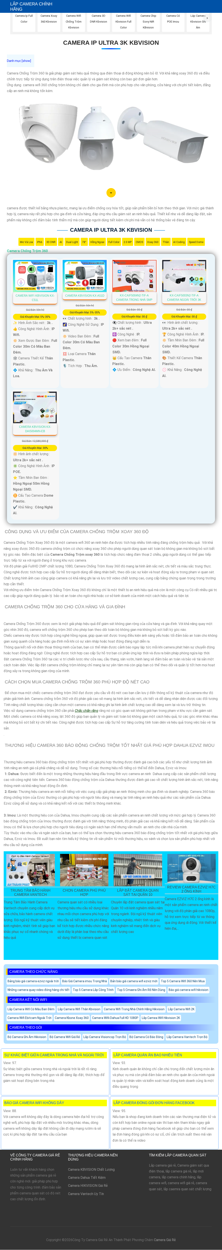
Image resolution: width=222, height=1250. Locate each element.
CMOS (139, 242)
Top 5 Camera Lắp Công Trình (93, 990)
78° (84, 242)
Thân (166, 242)
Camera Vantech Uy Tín (86, 1194)
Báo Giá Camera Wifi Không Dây (34, 1103)
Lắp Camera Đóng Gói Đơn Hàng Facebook (154, 1103)
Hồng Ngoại (97, 242)
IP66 (39, 242)
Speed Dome (196, 242)
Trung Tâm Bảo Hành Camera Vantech (30, 892)
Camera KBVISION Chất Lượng (91, 1169)
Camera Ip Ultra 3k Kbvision (111, 42)
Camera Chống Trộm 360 (27, 251)
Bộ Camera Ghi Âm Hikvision (27, 1037)
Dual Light (72, 242)
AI (61, 242)
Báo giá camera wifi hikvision (188, 990)
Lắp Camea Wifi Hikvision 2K (161, 1018)
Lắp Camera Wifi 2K (181, 1009)
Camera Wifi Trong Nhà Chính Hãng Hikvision (134, 1009)
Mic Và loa (26, 242)
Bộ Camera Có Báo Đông (146, 1037)
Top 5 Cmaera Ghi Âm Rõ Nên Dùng (141, 990)
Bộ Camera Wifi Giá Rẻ (65, 1037)
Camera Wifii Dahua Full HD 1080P (115, 1018)
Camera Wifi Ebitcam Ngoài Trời (29, 1018)
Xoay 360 (152, 242)
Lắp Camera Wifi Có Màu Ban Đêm (31, 1009)
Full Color (113, 242)
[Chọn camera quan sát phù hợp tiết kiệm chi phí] (207, 18)
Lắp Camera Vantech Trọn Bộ (187, 1037)
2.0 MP (128, 242)
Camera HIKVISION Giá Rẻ (88, 1186)
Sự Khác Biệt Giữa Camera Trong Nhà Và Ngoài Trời (54, 1055)
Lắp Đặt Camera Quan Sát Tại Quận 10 (138, 892)
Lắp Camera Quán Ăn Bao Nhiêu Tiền (148, 1055)
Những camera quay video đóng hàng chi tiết (38, 990)
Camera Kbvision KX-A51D (84, 295)
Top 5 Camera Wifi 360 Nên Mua (183, 981)
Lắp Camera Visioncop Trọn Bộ (104, 1037)
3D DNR (51, 242)
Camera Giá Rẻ (165, 1240)
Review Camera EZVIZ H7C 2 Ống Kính (191, 889)
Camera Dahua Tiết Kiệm (87, 1178)
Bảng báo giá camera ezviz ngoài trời (33, 981)
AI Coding (179, 242)
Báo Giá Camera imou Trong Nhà (84, 981)
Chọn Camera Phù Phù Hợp (84, 892)
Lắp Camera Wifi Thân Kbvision (79, 1009)
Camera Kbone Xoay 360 (72, 1018)
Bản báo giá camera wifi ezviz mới (133, 981)
